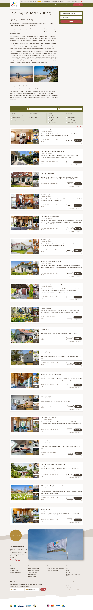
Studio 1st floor (45, 441)
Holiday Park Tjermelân (33, 570)
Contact (66, 4)
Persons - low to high (72, 120)
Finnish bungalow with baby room (51, 261)
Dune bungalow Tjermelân (49, 129)
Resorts (39, 4)
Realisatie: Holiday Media (71, 587)
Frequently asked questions (20, 550)
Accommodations (46, 4)
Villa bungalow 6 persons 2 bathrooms (52, 151)
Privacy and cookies (70, 583)
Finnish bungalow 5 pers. (48, 240)
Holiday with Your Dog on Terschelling (55, 568)
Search (71, 21)
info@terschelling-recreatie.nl (17, 554)
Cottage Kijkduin (46, 308)
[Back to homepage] (14, 4)
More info (70, 140)
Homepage (12, 568)
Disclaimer (68, 585)
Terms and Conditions (71, 581)
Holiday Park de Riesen (33, 568)
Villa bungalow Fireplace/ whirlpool (52, 486)
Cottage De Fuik (45, 329)
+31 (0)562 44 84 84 (55, 1)
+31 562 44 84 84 (16, 552)
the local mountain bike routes (35, 62)
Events (61, 4)
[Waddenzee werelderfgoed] (29, 606)
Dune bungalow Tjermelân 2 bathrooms (53, 464)
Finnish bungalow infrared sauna (51, 374)
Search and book (78, 4)
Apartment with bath (47, 173)
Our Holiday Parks (14, 570)
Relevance (70, 115)
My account (62, 1)
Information (54, 4)
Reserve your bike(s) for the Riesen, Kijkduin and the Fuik (24, 88)
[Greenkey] (15, 606)
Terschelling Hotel (32, 572)
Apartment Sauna (46, 396)
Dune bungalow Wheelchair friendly (52, 285)
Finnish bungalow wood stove (50, 195)
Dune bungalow (45, 351)
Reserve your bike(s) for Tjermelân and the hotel (22, 86)
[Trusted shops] (34, 606)
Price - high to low (71, 119)
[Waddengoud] (11, 606)
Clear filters (80, 126)
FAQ (67, 568)
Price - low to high (71, 117)
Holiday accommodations (15, 572)
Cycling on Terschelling (52, 570)
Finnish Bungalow (46, 509)
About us (68, 1)
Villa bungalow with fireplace (50, 216)
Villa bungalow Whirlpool (48, 417)
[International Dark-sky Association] (21, 606)
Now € (78, 140)
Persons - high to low (72, 122)
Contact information (76, 1)
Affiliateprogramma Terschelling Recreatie (73, 575)
